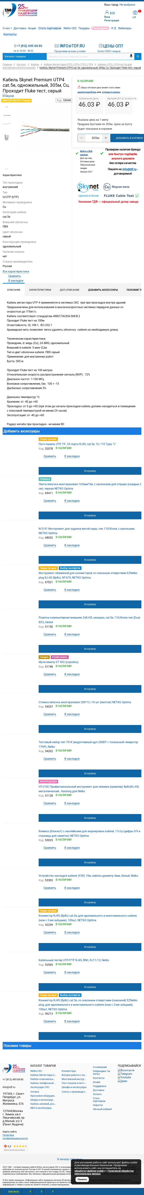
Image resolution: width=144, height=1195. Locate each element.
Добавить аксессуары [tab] (103, 289)
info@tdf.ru (9, 1087)
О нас (6, 28)
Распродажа (100, 28)
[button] (7, 107)
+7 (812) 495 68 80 (29, 46)
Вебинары (124, 28)
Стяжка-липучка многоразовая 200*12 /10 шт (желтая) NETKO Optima (85, 702)
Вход (107, 17)
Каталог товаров (15, 56)
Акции (32, 28)
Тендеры (84, 28)
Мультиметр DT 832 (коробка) (58, 662)
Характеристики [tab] (40, 289)
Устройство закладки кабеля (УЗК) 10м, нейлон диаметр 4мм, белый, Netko (88, 875)
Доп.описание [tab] (69, 289)
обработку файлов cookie (89, 1170)
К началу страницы (70, 1159)
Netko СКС (70, 28)
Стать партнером (49, 28)
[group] (42, 127)
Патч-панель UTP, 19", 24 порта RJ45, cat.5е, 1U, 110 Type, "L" (77, 444)
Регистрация (111, 20)
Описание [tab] (13, 289)
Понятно (82, 1179)
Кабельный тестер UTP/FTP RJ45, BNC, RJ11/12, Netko (74, 960)
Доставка (20, 28)
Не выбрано (128, 4)
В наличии (85, 81)
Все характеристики (16, 271)
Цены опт (113, 46)
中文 (114, 28)
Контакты (10, 34)
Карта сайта (10, 1131)
